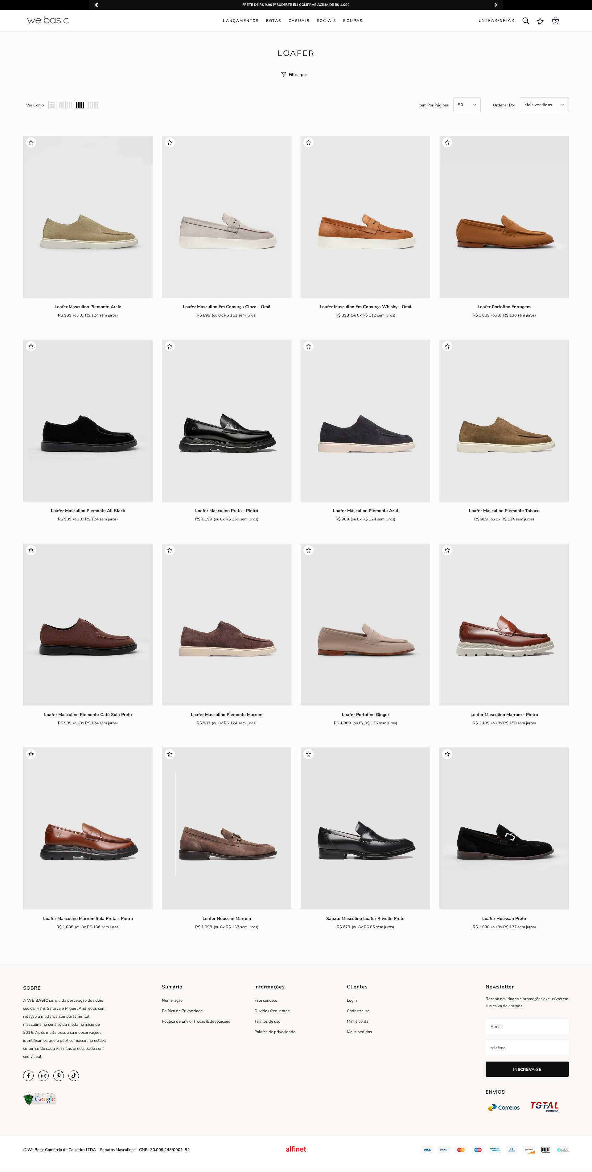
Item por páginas (433, 105)
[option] (296, 5)
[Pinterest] (58, 1076)
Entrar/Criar (497, 20)
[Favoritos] (31, 143)
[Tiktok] (73, 1076)
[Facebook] (28, 1076)
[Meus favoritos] (540, 21)
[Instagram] (43, 1076)
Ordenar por (504, 105)
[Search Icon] (525, 20)
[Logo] (64, 20)
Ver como (35, 105)
